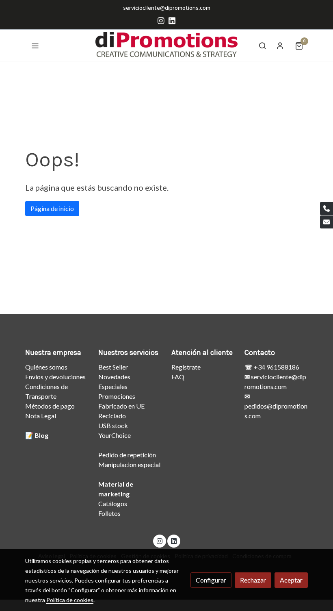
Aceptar (291, 580)
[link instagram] (161, 20)
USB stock (113, 425)
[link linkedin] (172, 20)
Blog (41, 435)
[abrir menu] (35, 45)
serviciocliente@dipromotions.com (166, 7)
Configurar (211, 580)
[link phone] (326, 208)
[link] (166, 45)
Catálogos (112, 503)
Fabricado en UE (121, 406)
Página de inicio (52, 208)
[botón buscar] (262, 45)
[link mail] (326, 221)
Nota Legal (40, 416)
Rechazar (253, 580)
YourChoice (114, 435)
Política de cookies (69, 599)
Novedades (114, 377)
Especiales (113, 386)
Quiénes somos (46, 367)
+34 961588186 (276, 367)
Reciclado (112, 416)
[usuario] (280, 45)
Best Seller (113, 367)
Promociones (116, 396)
